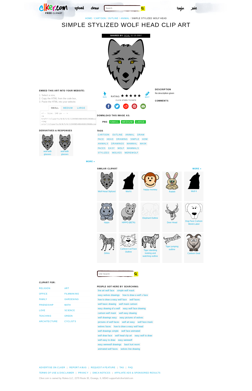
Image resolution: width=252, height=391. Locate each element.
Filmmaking (71, 294)
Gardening (71, 299)
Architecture (48, 321)
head (110, 139)
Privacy (83, 373)
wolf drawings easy (107, 317)
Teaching (45, 316)
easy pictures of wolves (131, 317)
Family (43, 299)
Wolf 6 (128, 191)
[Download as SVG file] (105, 95)
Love (42, 310)
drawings (117, 143)
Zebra (107, 253)
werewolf (131, 153)
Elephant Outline (150, 218)
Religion (44, 288)
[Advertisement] (68, 59)
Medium (68, 108)
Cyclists (70, 321)
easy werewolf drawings (109, 344)
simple (134, 139)
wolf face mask (145, 322)
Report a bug (78, 367)
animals (103, 143)
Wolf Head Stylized (107, 191)
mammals (133, 148)
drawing (122, 139)
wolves (117, 153)
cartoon (100, 18)
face (101, 139)
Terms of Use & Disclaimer (56, 373)
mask (143, 143)
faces (101, 148)
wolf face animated (130, 331)
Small (55, 108)
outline (113, 18)
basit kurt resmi (132, 344)
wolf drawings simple (108, 331)
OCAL (127, 35)
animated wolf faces (108, 349)
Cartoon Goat (194, 253)
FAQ (130, 367)
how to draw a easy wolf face (112, 299)
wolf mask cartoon (128, 304)
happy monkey (150, 189)
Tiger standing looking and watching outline (150, 253)
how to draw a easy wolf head (128, 326)
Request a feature (103, 367)
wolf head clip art (123, 335)
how (145, 139)
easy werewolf (125, 340)
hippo (106, 222)
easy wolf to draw (143, 335)
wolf (121, 148)
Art (66, 288)
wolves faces (104, 326)
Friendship (46, 305)
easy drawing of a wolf (109, 308)
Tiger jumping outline (172, 248)
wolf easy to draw (106, 340)
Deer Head (172, 222)
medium (127, 122)
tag (121, 367)
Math (67, 305)
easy (111, 148)
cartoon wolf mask (107, 313)
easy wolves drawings (109, 295)
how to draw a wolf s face (135, 295)
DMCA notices (101, 373)
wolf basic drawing (107, 304)
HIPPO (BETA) (128, 222)
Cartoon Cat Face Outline (128, 250)
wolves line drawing (130, 349)
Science (69, 310)
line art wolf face (106, 290)
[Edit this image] (147, 95)
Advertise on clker (52, 367)
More (89, 161)
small (114, 122)
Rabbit (172, 191)
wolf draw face (105, 335)
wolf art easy (128, 322)
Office (43, 294)
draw (140, 135)
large (140, 122)
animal (125, 18)
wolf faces (135, 299)
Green (68, 316)
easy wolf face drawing (134, 308)
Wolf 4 (194, 191)
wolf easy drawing (128, 313)
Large (81, 108)
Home (88, 18)
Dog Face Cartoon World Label (193, 222)
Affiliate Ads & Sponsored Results (138, 373)
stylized (103, 153)
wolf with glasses (48, 152)
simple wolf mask (125, 290)
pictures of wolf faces (108, 322)
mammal (132, 143)
